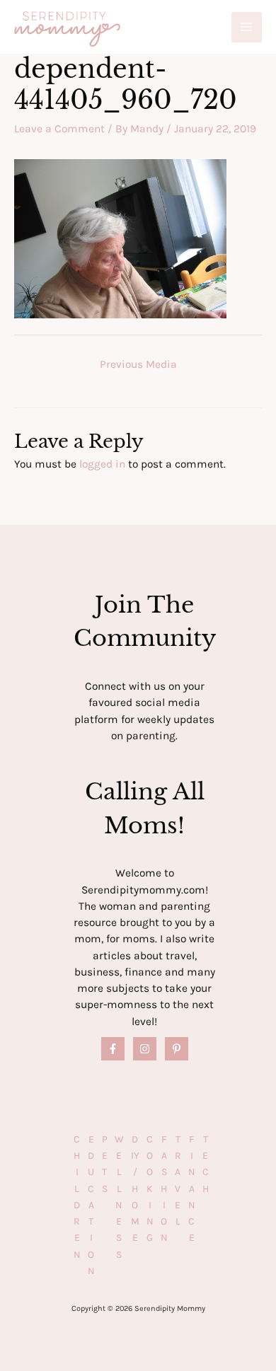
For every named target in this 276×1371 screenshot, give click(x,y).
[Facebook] (113, 1048)
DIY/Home (135, 1188)
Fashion (164, 1188)
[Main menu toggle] (246, 27)
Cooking (150, 1188)
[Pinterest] (176, 1048)
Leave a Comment (59, 128)
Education (91, 1205)
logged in (102, 464)
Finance (191, 1188)
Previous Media (138, 364)
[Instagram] (144, 1048)
